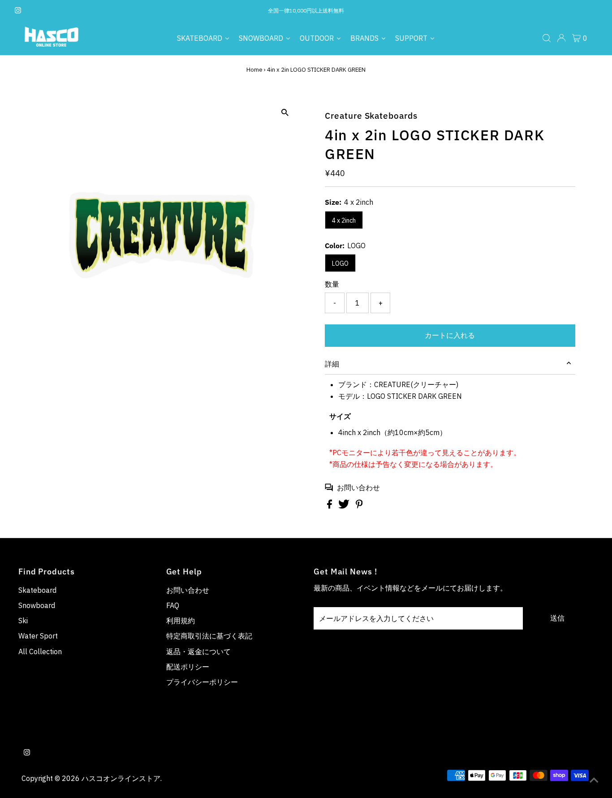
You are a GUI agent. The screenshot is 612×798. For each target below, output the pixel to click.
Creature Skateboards (371, 115)
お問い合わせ (358, 487)
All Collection (40, 651)
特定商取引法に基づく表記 (209, 635)
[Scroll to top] (594, 780)
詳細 (332, 363)
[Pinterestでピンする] (359, 505)
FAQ (172, 605)
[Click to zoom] (285, 113)
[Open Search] (547, 38)
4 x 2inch (344, 220)
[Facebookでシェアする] (330, 505)
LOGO (340, 263)
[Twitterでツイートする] (344, 505)
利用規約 (180, 620)
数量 (332, 284)
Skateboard (37, 590)
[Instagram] (18, 11)
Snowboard (36, 605)
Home (254, 69)
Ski (23, 620)
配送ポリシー (187, 666)
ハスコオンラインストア (121, 778)
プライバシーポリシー (202, 681)
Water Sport (38, 635)
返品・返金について (198, 651)
